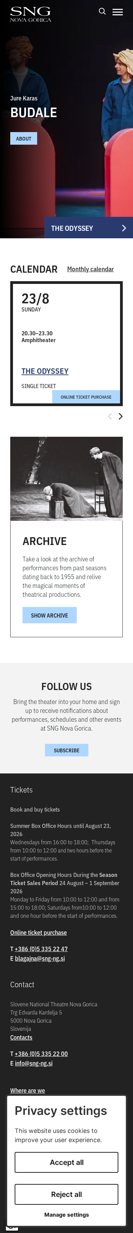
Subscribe (66, 750)
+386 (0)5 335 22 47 (41, 948)
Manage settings (66, 1215)
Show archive (49, 615)
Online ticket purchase (86, 397)
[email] (40, 958)
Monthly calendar (90, 268)
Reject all (66, 1194)
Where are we (27, 1090)
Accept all (67, 1162)
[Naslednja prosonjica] (121, 416)
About (23, 138)
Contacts (21, 1037)
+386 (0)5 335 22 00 (41, 1053)
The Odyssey (45, 370)
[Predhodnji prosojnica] (110, 416)
